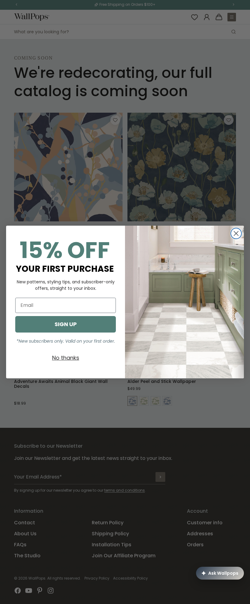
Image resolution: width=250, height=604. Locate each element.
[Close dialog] (236, 233)
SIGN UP (66, 324)
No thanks (65, 358)
